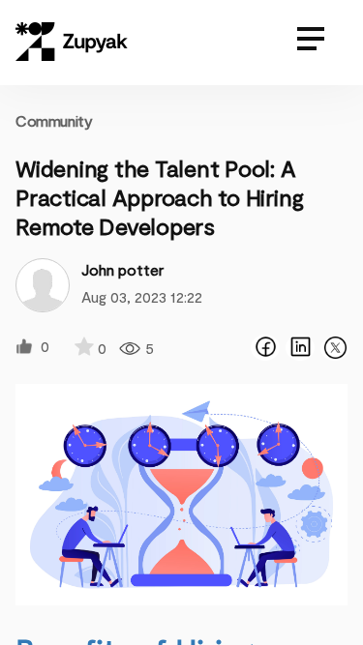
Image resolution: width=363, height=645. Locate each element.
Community (53, 120)
